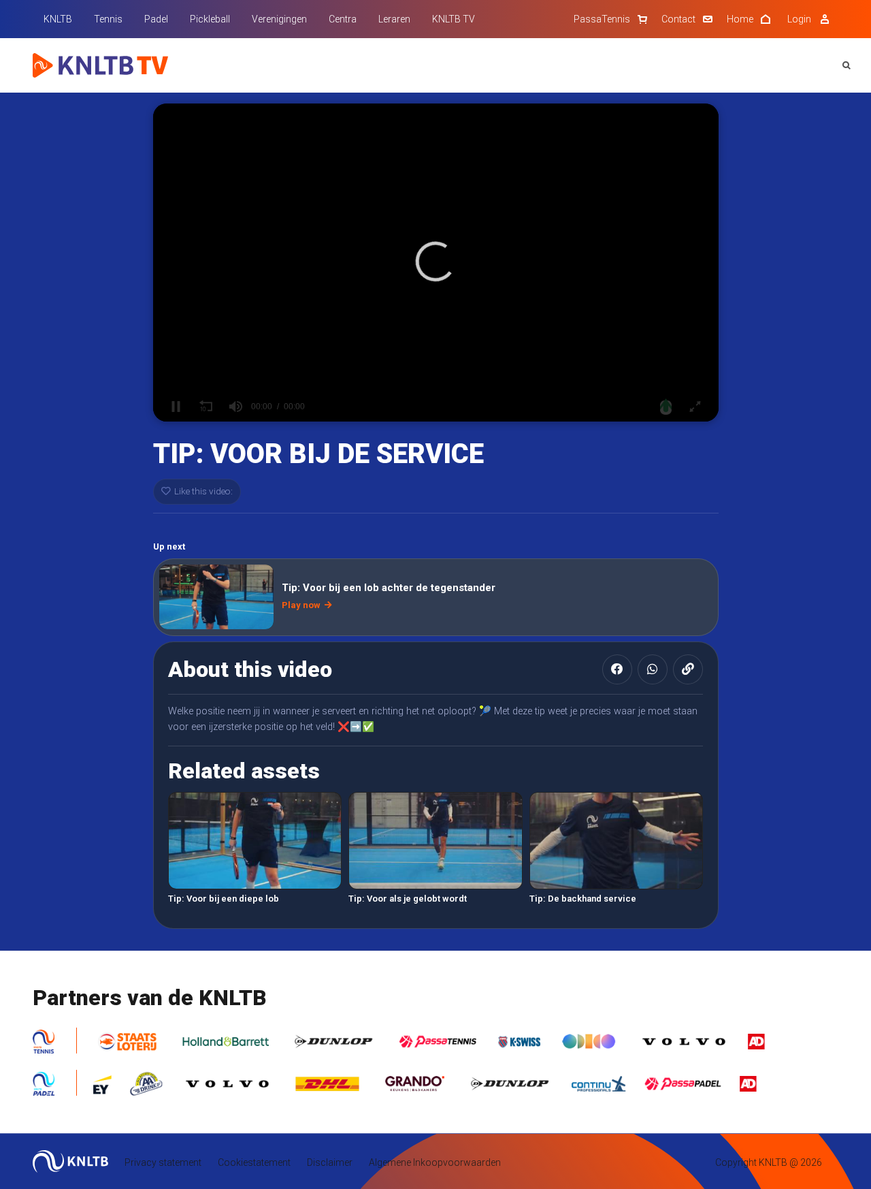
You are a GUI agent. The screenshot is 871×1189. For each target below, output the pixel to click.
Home (740, 19)
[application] (436, 263)
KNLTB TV (453, 19)
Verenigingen (279, 19)
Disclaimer (329, 1162)
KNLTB (58, 19)
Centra (343, 19)
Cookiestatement (254, 1162)
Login (799, 19)
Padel (156, 19)
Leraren (394, 19)
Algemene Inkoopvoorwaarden (435, 1162)
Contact (678, 19)
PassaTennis (602, 19)
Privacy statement (163, 1162)
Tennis (108, 19)
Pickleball (210, 19)
